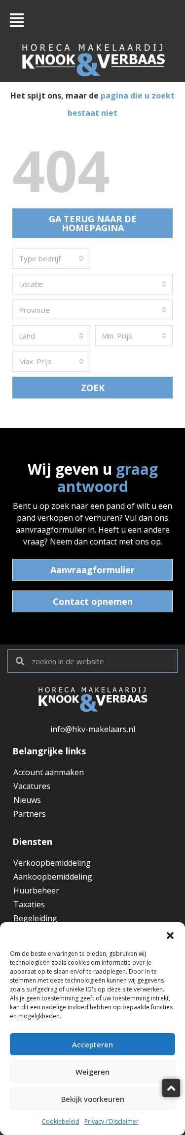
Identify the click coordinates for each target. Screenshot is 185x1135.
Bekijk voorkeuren (92, 1099)
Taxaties (29, 904)
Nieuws (27, 799)
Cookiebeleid (60, 1121)
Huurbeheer (36, 890)
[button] (170, 934)
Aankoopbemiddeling (52, 876)
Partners (29, 813)
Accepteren (92, 1044)
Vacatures (31, 786)
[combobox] (51, 258)
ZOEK (93, 388)
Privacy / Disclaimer (111, 1121)
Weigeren (92, 1072)
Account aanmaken (48, 772)
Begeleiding (35, 918)
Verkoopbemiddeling (52, 862)
